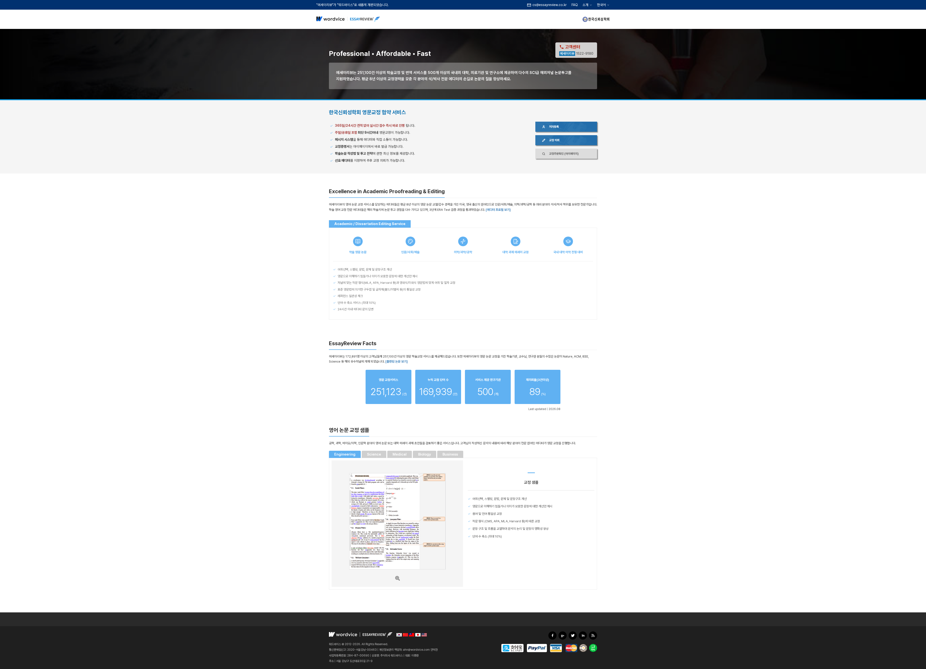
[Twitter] (573, 635)
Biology (424, 454)
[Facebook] (552, 635)
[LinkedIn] (583, 635)
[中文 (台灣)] (411, 634)
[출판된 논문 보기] (396, 361)
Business (450, 454)
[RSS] (593, 635)
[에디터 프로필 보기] (498, 210)
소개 (585, 5)
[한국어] (399, 634)
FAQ (575, 5)
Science (374, 454)
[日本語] (418, 634)
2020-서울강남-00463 (362, 649)
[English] (424, 634)
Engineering (344, 454)
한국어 (601, 5)
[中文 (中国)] (405, 634)
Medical (400, 454)
